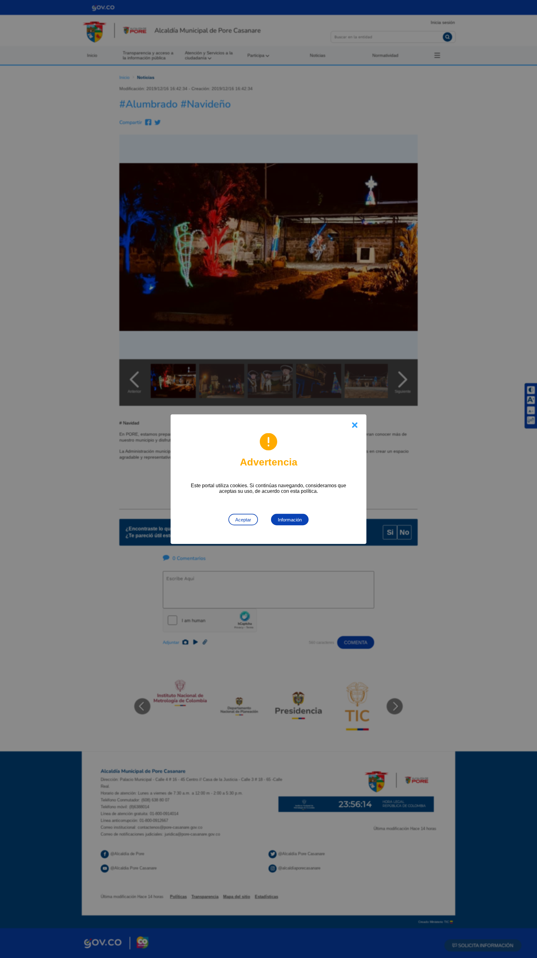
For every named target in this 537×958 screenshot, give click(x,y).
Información (290, 519)
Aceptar (243, 519)
